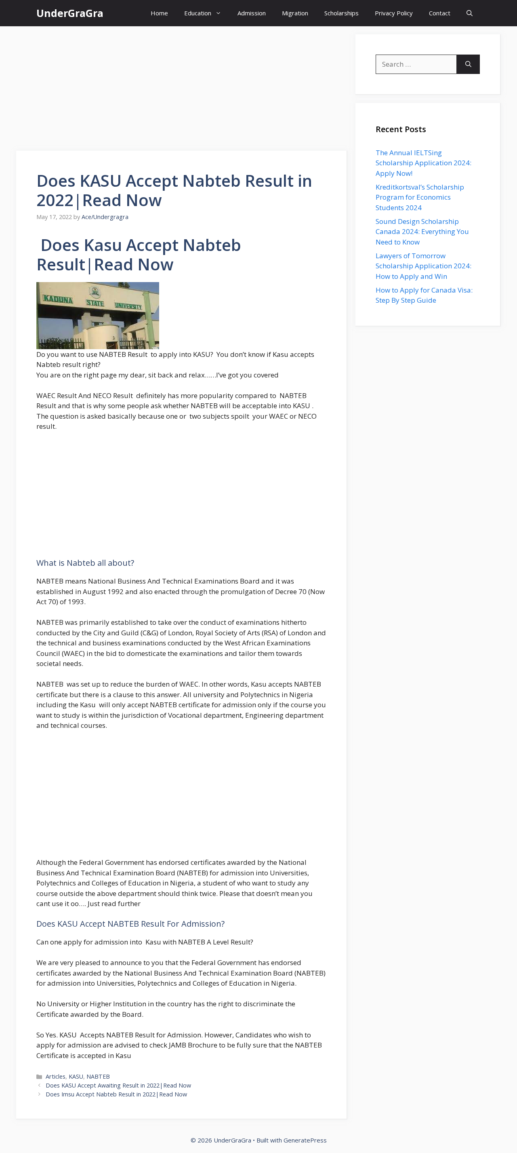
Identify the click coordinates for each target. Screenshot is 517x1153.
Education (197, 13)
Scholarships (341, 13)
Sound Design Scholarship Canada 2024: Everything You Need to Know (422, 232)
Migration (295, 13)
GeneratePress (305, 1140)
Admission (251, 13)
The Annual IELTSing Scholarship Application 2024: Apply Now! (423, 163)
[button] (469, 13)
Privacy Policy (394, 13)
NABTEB (98, 1076)
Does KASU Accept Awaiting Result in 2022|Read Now (118, 1085)
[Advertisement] (181, 91)
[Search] (468, 64)
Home (159, 13)
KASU (76, 1076)
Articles (55, 1076)
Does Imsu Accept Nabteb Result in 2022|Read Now (116, 1094)
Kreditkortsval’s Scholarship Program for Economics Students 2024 (420, 197)
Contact (439, 13)
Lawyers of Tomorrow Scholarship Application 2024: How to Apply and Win (423, 266)
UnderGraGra (69, 13)
